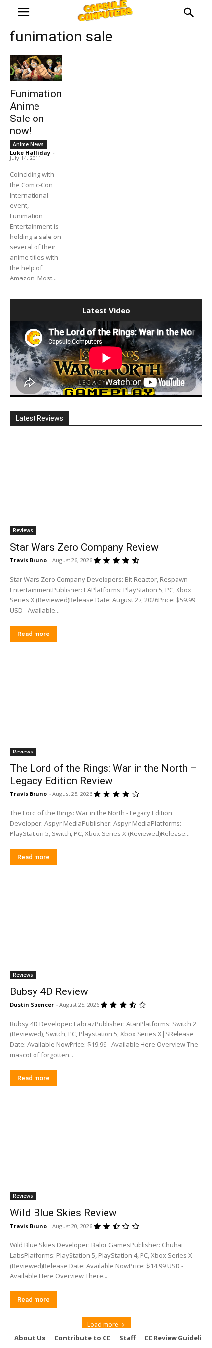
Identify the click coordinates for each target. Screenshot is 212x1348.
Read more (33, 633)
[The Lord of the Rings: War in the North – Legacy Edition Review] (106, 708)
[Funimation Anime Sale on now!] (36, 68)
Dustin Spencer (32, 1004)
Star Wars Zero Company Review (84, 547)
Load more (102, 1324)
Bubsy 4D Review (49, 991)
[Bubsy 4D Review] (106, 931)
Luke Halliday (30, 152)
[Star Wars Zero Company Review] (106, 486)
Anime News (28, 144)
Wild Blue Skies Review (63, 1213)
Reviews (23, 530)
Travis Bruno (28, 560)
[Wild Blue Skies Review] (106, 1152)
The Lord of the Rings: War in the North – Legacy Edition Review (103, 774)
